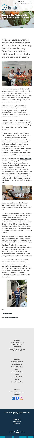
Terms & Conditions (17, 382)
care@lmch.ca (21, 392)
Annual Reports (17, 364)
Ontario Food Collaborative (10, 317)
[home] (9, 9)
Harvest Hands (25, 159)
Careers (17, 374)
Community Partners (17, 372)
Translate (29, 4)
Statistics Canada (7, 313)
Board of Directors (17, 367)
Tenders (17, 379)
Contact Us (17, 423)
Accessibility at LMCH (17, 377)
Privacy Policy (16, 419)
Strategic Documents (17, 362)
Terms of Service (16, 421)
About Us (17, 359)
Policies (17, 369)
